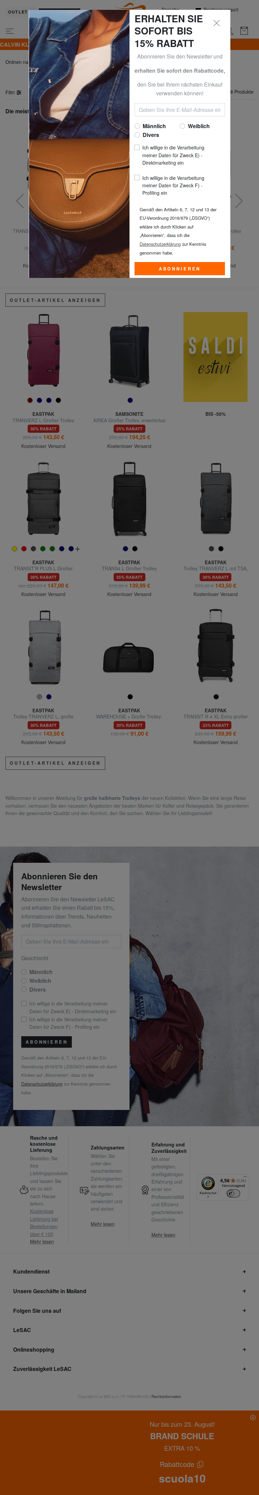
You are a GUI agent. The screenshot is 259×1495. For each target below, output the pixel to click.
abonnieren (180, 269)
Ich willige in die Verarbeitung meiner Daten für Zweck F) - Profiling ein (173, 185)
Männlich (154, 126)
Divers (151, 135)
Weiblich (199, 126)
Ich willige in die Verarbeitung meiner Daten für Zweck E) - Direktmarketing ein (173, 155)
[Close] (217, 23)
